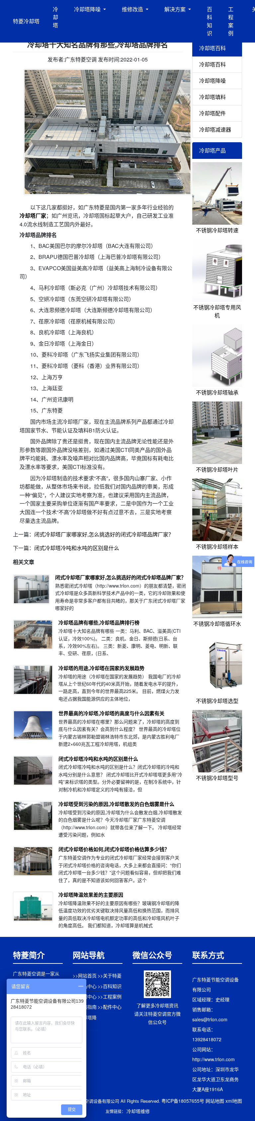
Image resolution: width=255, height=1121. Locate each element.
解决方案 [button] (175, 9)
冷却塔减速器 (215, 129)
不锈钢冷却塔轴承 (217, 392)
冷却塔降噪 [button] (88, 9)
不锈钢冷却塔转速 (217, 230)
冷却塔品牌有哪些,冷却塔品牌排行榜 (98, 622)
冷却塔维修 (138, 1111)
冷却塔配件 (212, 113)
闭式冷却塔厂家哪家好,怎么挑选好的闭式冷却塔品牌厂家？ (104, 534)
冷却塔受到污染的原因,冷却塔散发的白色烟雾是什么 (116, 804)
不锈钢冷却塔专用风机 (217, 311)
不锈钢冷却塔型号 (217, 778)
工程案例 (230, 21)
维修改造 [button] (133, 9)
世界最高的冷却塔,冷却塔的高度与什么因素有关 (111, 713)
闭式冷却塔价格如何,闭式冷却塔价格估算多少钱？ (113, 849)
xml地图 (233, 1100)
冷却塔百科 (212, 64)
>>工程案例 (110, 996)
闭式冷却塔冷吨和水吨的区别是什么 (76, 548)
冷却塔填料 (212, 97)
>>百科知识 (110, 986)
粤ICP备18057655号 (182, 1100)
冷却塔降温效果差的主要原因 (90, 894)
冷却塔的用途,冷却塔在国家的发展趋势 (101, 668)
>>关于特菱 (110, 975)
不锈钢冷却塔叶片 (217, 469)
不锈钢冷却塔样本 (217, 546)
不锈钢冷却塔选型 (217, 701)
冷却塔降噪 (212, 80)
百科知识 (209, 21)
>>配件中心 (110, 1006)
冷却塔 (55, 17)
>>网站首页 (85, 975)
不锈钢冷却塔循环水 (217, 623)
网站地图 (215, 1100)
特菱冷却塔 (26, 21)
